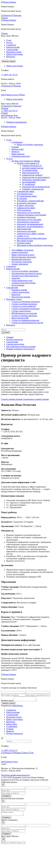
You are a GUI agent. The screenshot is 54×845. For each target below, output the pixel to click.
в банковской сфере (25, 191)
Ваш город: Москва (9, 36)
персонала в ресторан (26, 231)
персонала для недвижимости (30, 226)
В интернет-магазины (26, 203)
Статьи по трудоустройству (24, 306)
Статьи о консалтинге (21, 311)
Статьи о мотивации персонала (26, 308)
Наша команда (18, 154)
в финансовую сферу (26, 208)
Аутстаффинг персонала (22, 250)
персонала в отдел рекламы (29, 219)
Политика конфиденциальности (15, 775)
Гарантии (16, 278)
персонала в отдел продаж (28, 212)
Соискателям (12, 715)
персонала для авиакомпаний (30, 224)
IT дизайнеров (28, 184)
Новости (15, 151)
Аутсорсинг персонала (22, 262)
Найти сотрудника (14, 54)
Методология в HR (20, 318)
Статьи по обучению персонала (26, 301)
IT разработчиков (29, 170)
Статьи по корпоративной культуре (27, 323)
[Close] (3, 784)
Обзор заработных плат (22, 280)
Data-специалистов (30, 173)
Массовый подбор (25, 241)
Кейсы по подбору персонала (30, 144)
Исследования (18, 285)
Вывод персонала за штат (23, 255)
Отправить (6, 796)
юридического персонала (28, 222)
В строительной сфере (27, 196)
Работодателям (13, 712)
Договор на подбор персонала (25, 276)
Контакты (10, 56)
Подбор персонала (14, 733)
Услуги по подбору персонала (25, 271)
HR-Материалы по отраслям (24, 313)
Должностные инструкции (24, 283)
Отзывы (15, 147)
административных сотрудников (31, 215)
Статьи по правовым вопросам (25, 320)
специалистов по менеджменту (36, 177)
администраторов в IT (32, 165)
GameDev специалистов (33, 189)
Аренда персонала (20, 252)
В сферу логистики (25, 205)
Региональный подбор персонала (32, 238)
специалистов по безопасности (36, 187)
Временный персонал (21, 259)
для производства (25, 194)
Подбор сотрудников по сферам (26, 161)
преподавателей (24, 229)
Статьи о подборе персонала (24, 304)
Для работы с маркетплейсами (30, 201)
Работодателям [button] (13, 47)
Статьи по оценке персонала (24, 316)
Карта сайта (11, 724)
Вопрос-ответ (18, 149)
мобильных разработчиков (34, 180)
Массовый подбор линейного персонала (35, 245)
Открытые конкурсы (21, 156)
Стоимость (11, 45)
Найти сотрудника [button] (14, 66)
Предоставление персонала (24, 257)
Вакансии (16, 294)
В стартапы (22, 198)
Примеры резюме (19, 290)
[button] (4, 18)
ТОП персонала (24, 210)
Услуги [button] (9, 42)
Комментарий (7, 700)
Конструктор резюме (21, 297)
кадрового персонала (26, 217)
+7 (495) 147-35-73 (9, 75)
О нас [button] (8, 40)
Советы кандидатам (20, 292)
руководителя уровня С (32, 175)
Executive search (24, 243)
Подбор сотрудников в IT (28, 163)
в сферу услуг (23, 236)
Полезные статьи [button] (13, 52)
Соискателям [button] (12, 49)
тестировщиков (29, 182)
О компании (17, 142)
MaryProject (18, 705)
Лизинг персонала (20, 264)
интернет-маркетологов (32, 168)
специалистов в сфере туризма (30, 233)
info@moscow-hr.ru (9, 95)
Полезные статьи (13, 717)
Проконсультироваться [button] (16, 122)
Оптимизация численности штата (27, 273)
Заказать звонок (8, 61)
